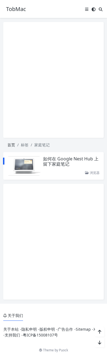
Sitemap (83, 329)
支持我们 (12, 335)
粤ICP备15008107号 (40, 335)
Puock (63, 350)
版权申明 (47, 329)
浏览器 (94, 172)
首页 (11, 144)
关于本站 (11, 329)
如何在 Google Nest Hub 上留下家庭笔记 (70, 161)
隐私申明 (29, 329)
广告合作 (65, 329)
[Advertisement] (53, 80)
